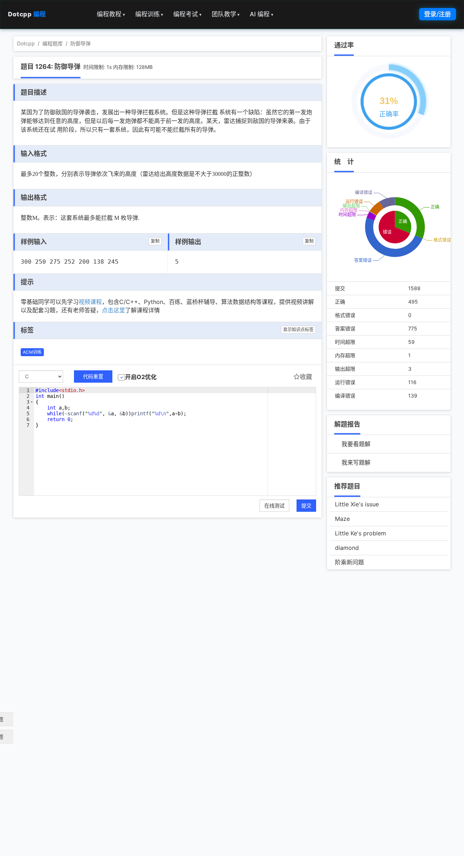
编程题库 (52, 43)
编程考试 (187, 14)
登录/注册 (437, 14)
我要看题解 (355, 444)
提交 (306, 505)
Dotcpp (27, 14)
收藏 (306, 376)
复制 (155, 241)
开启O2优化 (141, 376)
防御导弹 (80, 43)
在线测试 (274, 505)
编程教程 (111, 14)
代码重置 (93, 376)
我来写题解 (355, 462)
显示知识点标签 (298, 329)
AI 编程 (261, 14)
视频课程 (90, 301)
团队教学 (226, 14)
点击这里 (113, 310)
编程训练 (149, 14)
